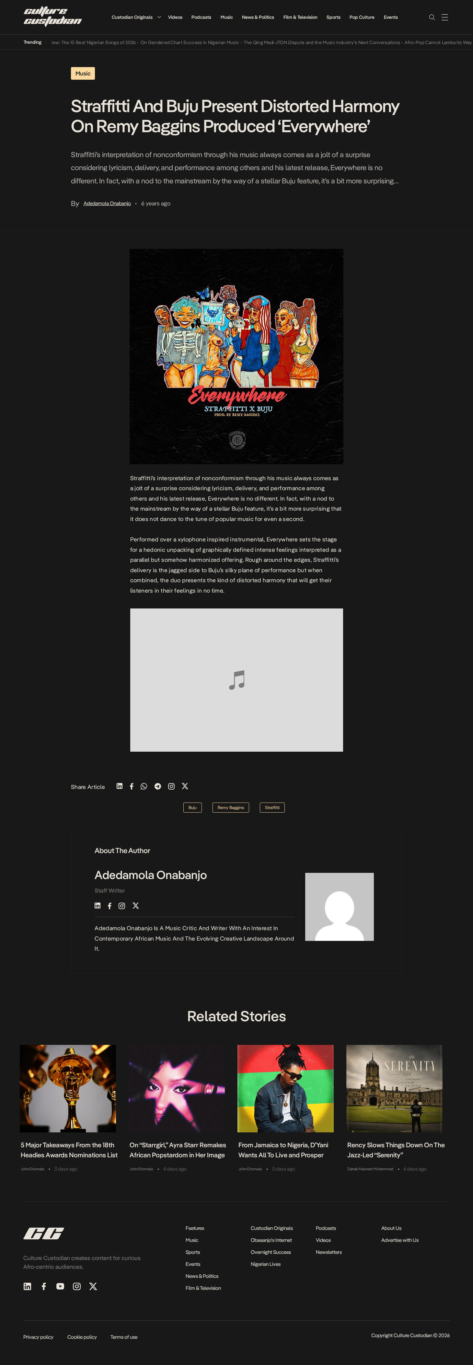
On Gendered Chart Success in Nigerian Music (173, 42)
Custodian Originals (132, 17)
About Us (391, 1228)
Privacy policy (38, 1337)
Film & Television (300, 17)
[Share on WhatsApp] (144, 787)
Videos (175, 17)
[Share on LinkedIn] (119, 787)
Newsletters (329, 1252)
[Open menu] (444, 17)
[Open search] (431, 17)
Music (227, 17)
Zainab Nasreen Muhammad (370, 1169)
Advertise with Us (400, 1240)
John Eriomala (32, 1169)
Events (391, 17)
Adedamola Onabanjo (107, 203)
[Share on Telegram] (158, 787)
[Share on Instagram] (171, 787)
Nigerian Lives (266, 1264)
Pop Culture (362, 17)
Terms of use (123, 1337)
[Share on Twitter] (185, 787)
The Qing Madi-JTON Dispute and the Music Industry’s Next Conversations (305, 42)
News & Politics (258, 17)
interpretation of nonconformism (200, 478)
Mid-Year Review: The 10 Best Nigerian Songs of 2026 (63, 42)
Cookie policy (82, 1337)
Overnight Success (271, 1252)
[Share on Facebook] (131, 787)
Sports (333, 17)
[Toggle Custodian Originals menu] (159, 17)
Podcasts (201, 17)
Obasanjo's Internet (271, 1240)
